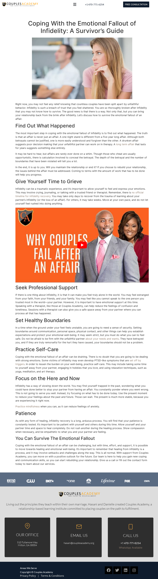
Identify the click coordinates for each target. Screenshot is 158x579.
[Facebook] (108, 570)
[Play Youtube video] (82, 245)
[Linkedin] (125, 570)
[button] (74, 4)
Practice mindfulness (27, 406)
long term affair (125, 144)
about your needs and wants (102, 338)
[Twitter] (117, 570)
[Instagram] (134, 570)
